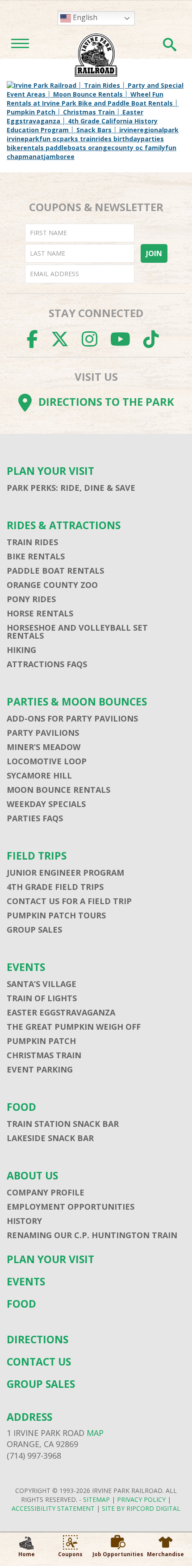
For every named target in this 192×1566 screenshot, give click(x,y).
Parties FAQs (35, 818)
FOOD (21, 1107)
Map (95, 1432)
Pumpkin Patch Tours (56, 915)
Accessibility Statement (53, 1508)
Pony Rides (31, 599)
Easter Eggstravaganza (61, 1012)
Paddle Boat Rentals (55, 570)
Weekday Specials (46, 804)
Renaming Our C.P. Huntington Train (92, 1235)
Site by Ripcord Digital (141, 1508)
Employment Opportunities (70, 1206)
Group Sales (34, 929)
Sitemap (96, 1499)
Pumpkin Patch (41, 1041)
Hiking (21, 649)
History (24, 1220)
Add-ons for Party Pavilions (72, 718)
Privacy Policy (141, 1499)
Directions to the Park (106, 401)
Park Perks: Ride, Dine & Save (71, 487)
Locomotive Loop (47, 761)
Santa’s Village (41, 984)
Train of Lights (42, 998)
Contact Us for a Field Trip (69, 901)
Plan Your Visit (50, 471)
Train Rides (32, 542)
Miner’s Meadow (43, 747)
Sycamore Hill (39, 775)
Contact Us (39, 1362)
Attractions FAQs (47, 664)
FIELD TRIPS (37, 856)
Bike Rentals (36, 556)
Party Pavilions (43, 732)
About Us (32, 1175)
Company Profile (45, 1192)
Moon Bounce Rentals (58, 789)
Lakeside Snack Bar (50, 1138)
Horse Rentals (40, 613)
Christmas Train (44, 1055)
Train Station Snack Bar (63, 1123)
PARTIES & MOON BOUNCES (77, 702)
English (84, 17)
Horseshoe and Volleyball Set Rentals (77, 631)
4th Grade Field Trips (55, 886)
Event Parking (40, 1069)
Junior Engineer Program (65, 872)
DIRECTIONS (37, 1339)
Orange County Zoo (52, 584)
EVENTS (26, 967)
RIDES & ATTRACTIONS (64, 525)
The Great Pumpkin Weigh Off (74, 1026)
